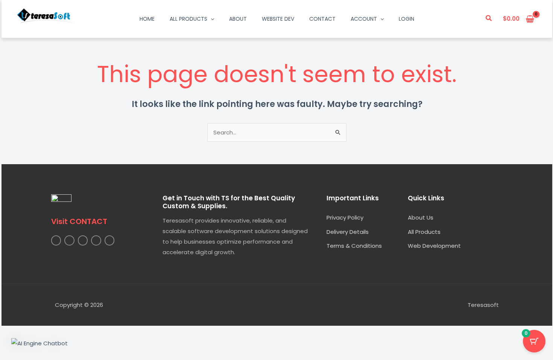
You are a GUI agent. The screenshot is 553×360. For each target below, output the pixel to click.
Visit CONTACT (79, 221)
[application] (210, 19)
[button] (489, 19)
